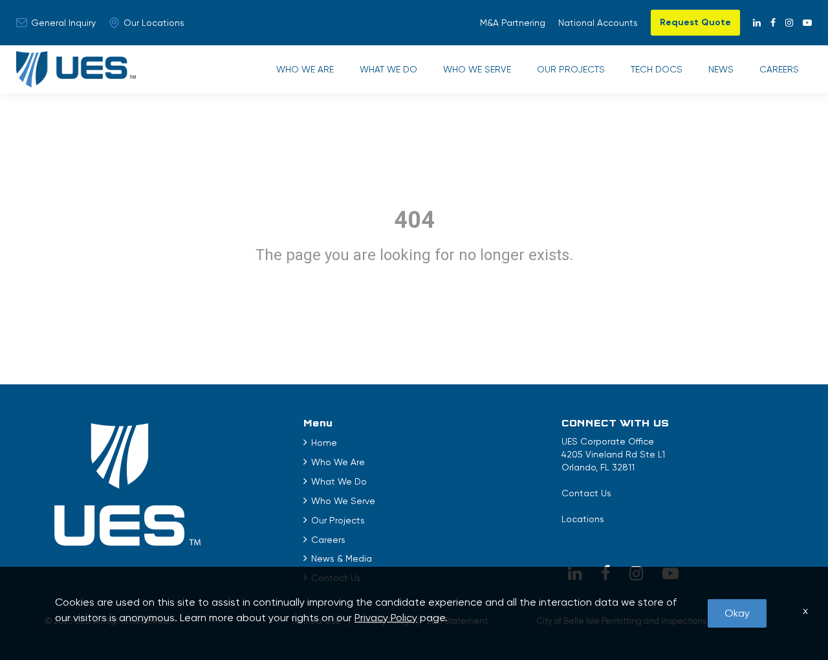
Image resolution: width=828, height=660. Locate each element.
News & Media (341, 558)
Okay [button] (737, 613)
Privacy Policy (385, 617)
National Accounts (598, 22)
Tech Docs (656, 69)
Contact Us (586, 493)
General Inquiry (63, 22)
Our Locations (154, 22)
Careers (779, 69)
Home (324, 442)
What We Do (388, 69)
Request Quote (695, 22)
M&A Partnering (512, 22)
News (721, 69)
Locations (582, 519)
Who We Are (305, 69)
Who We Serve (477, 69)
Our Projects (571, 69)
